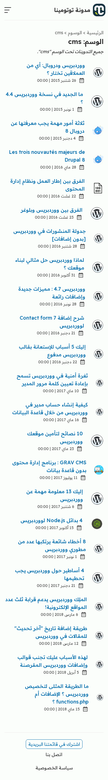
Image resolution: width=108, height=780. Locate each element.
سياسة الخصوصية (54, 768)
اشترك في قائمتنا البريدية (54, 744)
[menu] (7, 10)
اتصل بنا (54, 754)
